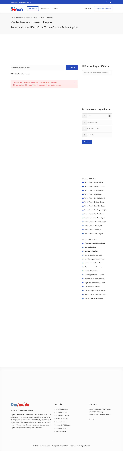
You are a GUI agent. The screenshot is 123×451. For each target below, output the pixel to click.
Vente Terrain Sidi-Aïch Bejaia (94, 214)
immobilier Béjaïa (61, 419)
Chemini (50, 17)
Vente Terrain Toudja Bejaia (93, 234)
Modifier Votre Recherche (21, 74)
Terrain (42, 17)
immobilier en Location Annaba (95, 294)
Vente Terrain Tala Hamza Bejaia (95, 222)
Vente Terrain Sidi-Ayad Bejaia (94, 218)
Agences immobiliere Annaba (95, 283)
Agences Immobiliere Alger (94, 267)
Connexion (87, 8)
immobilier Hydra (61, 428)
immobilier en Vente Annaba (94, 279)
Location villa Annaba (92, 286)
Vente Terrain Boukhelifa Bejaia (94, 198)
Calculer (87, 142)
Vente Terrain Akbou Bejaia (93, 182)
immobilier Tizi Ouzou (63, 425)
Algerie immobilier (17, 414)
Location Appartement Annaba (95, 290)
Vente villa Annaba (91, 271)
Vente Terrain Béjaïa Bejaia (93, 194)
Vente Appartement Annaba (94, 275)
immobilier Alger (61, 412)
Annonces (32, 8)
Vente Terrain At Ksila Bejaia (93, 190)
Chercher (72, 67)
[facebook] (106, 2)
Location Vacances (62, 409)
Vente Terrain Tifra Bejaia (92, 230)
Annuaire (44, 8)
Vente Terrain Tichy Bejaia (93, 226)
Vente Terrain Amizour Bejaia (94, 186)
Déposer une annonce (103, 8)
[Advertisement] (61, 49)
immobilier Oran (61, 422)
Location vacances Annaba (94, 298)
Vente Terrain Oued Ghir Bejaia (94, 206)
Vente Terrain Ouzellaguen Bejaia (95, 210)
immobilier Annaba (62, 415)
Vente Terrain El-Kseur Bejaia (94, 202)
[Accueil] (12, 17)
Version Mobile (61, 431)
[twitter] (110, 2)
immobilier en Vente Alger (94, 263)
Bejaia (28, 17)
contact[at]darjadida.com (102, 414)
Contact (55, 8)
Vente (35, 17)
